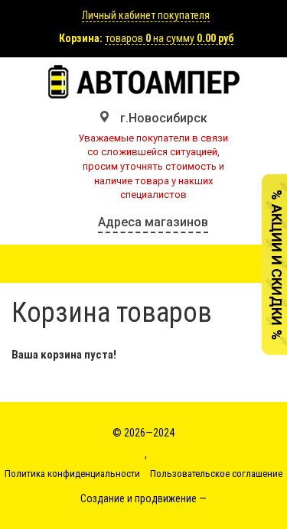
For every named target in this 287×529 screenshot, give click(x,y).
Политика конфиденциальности (72, 473)
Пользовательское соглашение (216, 473)
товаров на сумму (169, 38)
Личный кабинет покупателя (146, 15)
